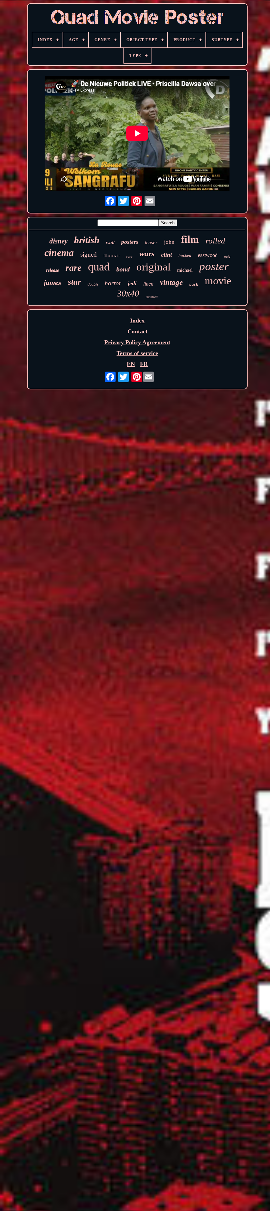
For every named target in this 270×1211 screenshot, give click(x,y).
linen (148, 284)
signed (88, 254)
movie (218, 281)
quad (99, 267)
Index (137, 320)
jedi (132, 283)
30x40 (128, 293)
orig (227, 256)
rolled (215, 240)
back (193, 284)
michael (185, 270)
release (52, 270)
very (129, 256)
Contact (137, 331)
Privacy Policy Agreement (137, 342)
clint (166, 254)
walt (110, 242)
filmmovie (111, 255)
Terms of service (137, 353)
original (153, 267)
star (74, 282)
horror (113, 283)
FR (144, 364)
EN (131, 364)
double (93, 284)
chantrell (152, 297)
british (86, 240)
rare (73, 268)
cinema (59, 252)
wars (146, 253)
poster (214, 266)
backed (184, 255)
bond (123, 269)
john (169, 242)
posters (129, 242)
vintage (171, 282)
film (190, 239)
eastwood (208, 255)
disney (58, 241)
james (52, 282)
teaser (151, 242)
